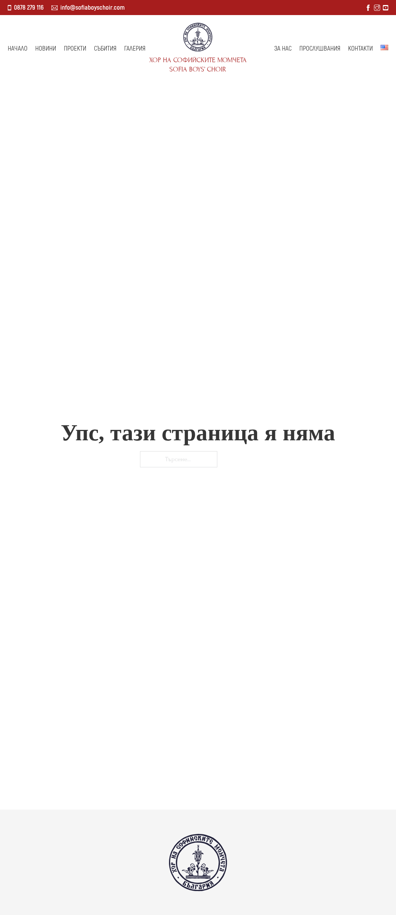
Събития (105, 48)
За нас (283, 48)
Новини (45, 48)
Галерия (134, 48)
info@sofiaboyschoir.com (92, 7)
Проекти (75, 48)
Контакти (360, 48)
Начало (17, 48)
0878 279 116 (29, 7)
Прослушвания (319, 48)
